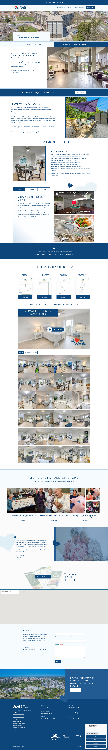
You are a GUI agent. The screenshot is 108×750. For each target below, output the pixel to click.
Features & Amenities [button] (31, 352)
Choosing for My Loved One (19, 727)
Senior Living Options (17, 721)
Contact (75, 44)
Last (71, 636)
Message (59, 644)
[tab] (19, 189)
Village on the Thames (46, 718)
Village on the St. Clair (45, 709)
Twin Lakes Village (45, 711)
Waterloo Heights (72, 718)
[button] (65, 8)
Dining (34, 44)
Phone (73, 638)
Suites (39, 44)
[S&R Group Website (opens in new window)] (55, 737)
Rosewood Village (44, 707)
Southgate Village (71, 707)
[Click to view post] (22, 500)
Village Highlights (17, 729)
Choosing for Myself (17, 725)
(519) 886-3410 (67, 44)
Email (58, 638)
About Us (15, 719)
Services (29, 44)
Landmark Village (44, 713)
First (56, 636)
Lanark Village (71, 713)
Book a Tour (82, 44)
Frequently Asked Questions (19, 723)
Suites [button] (21, 352)
